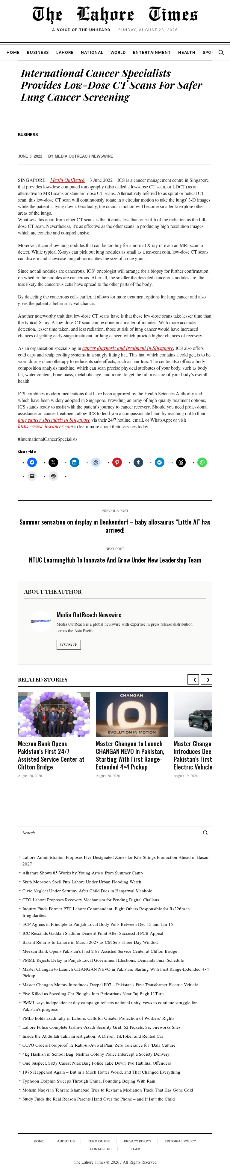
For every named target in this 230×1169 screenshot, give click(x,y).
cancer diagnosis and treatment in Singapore (127, 348)
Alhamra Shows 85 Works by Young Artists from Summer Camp (82, 873)
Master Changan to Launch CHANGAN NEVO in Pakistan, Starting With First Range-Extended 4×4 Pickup (130, 755)
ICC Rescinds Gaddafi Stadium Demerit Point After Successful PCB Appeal (92, 933)
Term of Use (99, 1141)
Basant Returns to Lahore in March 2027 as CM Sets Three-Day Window (90, 942)
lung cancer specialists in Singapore (54, 420)
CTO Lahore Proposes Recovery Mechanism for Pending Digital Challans (90, 900)
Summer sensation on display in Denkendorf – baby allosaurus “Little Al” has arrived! (115, 525)
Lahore (65, 52)
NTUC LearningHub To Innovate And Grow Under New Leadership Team (115, 559)
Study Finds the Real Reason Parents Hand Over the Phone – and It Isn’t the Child (98, 1099)
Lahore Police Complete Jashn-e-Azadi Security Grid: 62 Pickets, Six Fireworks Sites (101, 1027)
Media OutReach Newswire (84, 156)
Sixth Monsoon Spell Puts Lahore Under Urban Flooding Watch (81, 882)
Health (187, 52)
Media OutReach (67, 180)
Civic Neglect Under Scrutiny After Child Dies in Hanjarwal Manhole (87, 891)
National (92, 52)
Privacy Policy (137, 1141)
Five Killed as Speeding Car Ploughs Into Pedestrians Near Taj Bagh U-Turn (93, 993)
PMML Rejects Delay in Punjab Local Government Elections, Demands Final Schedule (103, 960)
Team (135, 1149)
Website (69, 644)
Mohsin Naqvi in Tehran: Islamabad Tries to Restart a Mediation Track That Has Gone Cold (107, 1090)
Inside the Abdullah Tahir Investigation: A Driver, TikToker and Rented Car (92, 1036)
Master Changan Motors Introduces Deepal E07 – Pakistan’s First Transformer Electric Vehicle (110, 984)
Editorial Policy (180, 1141)
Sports (211, 52)
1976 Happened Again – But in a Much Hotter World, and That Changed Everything (101, 1072)
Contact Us (100, 1149)
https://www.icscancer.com (45, 426)
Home (13, 52)
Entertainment (152, 52)
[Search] (221, 52)
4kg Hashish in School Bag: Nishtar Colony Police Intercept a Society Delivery (96, 1054)
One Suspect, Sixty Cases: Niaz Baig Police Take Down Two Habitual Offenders (96, 1063)
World (118, 52)
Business (38, 52)
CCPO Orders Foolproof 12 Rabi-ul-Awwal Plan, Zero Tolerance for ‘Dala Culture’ (99, 1045)
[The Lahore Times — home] (115, 15)
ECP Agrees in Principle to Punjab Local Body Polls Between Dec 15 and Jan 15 (97, 924)
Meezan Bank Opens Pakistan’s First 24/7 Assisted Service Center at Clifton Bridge (51, 755)
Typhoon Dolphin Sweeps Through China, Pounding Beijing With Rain (88, 1081)
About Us (66, 1141)
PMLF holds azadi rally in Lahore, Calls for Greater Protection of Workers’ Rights (98, 1018)
